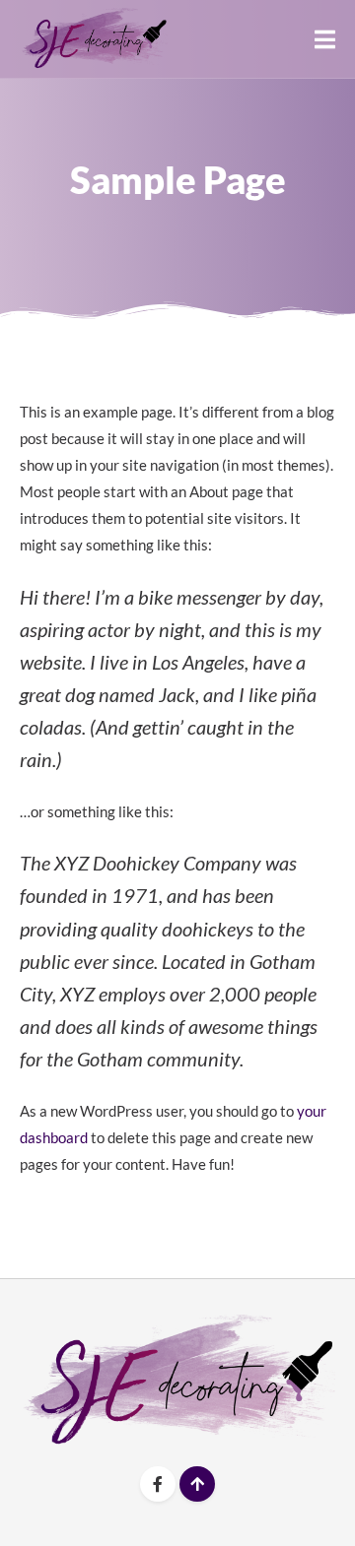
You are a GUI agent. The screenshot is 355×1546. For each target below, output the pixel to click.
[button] (325, 39)
